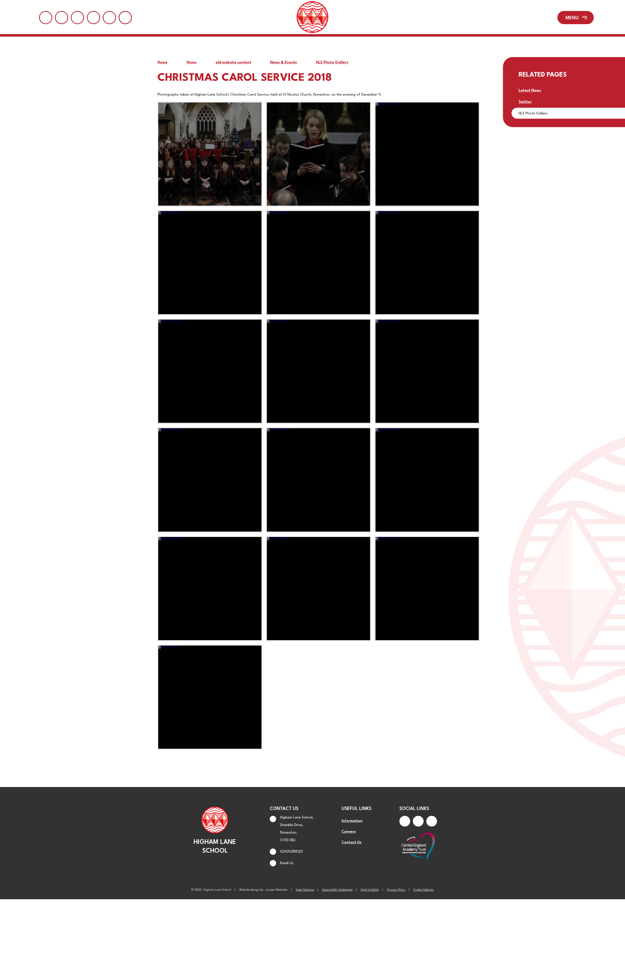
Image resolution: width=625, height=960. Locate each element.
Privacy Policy (396, 889)
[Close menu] (575, 17)
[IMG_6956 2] (318, 262)
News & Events (283, 62)
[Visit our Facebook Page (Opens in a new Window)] (404, 821)
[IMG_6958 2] (427, 262)
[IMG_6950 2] (209, 262)
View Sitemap (305, 889)
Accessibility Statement (337, 889)
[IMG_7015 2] (209, 697)
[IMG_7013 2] (427, 588)
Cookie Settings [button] (423, 889)
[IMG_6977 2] (318, 479)
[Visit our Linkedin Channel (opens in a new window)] (431, 821)
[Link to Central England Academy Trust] (418, 846)
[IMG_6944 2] (427, 154)
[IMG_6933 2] (318, 154)
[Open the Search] (125, 17)
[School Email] (93, 17)
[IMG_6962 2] (318, 371)
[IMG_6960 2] (209, 371)
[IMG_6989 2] (427, 479)
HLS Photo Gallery (332, 62)
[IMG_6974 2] (209, 479)
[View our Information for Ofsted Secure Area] (109, 17)
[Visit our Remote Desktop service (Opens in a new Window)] (77, 17)
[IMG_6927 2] (209, 154)
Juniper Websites (276, 889)
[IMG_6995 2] (209, 588)
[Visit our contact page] (46, 17)
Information (352, 821)
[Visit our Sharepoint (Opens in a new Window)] (61, 17)
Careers (349, 832)
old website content (233, 62)
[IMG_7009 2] (318, 588)
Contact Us (351, 842)
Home (162, 62)
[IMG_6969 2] (427, 371)
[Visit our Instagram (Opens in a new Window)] (418, 821)
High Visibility (370, 889)
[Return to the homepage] (312, 17)
